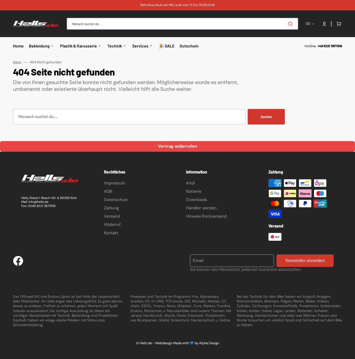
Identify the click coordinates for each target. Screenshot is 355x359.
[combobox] (182, 24)
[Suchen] (291, 24)
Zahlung (111, 208)
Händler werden (201, 208)
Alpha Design (209, 343)
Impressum (114, 183)
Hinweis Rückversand (206, 216)
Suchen (266, 117)
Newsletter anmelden (305, 260)
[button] (324, 24)
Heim (17, 62)
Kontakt (111, 233)
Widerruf (112, 224)
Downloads (196, 199)
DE (308, 24)
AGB (108, 191)
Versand (112, 216)
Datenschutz (116, 199)
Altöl (190, 183)
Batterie (193, 191)
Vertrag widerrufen (177, 146)
